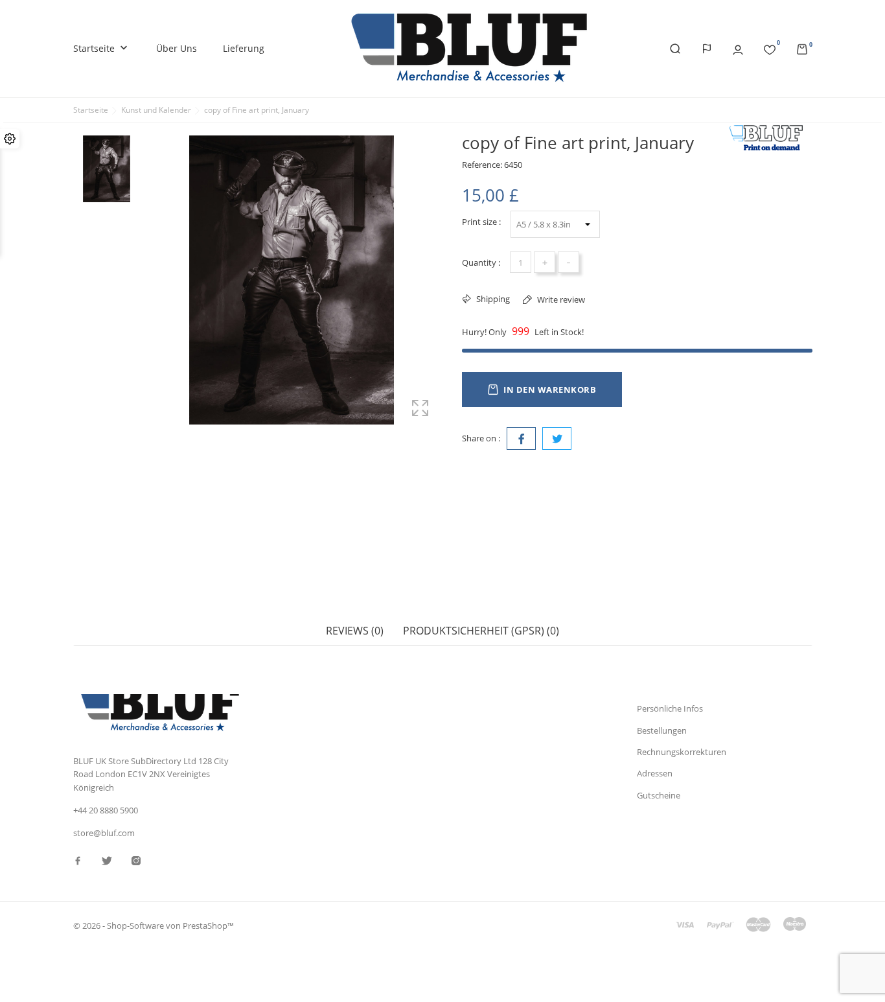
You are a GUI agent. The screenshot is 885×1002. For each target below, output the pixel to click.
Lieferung (243, 48)
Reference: (482, 164)
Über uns (176, 48)
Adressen (654, 773)
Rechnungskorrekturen (681, 752)
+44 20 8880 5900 (105, 810)
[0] (770, 47)
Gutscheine (658, 795)
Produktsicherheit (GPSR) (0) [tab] (481, 631)
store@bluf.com (104, 833)
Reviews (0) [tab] (355, 631)
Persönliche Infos (670, 708)
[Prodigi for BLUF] (770, 138)
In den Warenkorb (549, 389)
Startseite (101, 48)
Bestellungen (662, 730)
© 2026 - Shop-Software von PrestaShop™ (153, 925)
